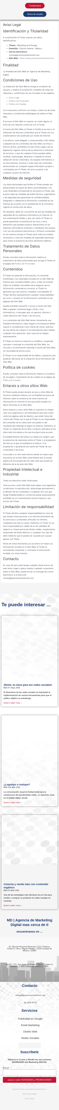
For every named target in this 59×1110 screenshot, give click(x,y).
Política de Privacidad (19, 101)
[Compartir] (30, 1104)
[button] (52, 10)
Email (6, 1068)
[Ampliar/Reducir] (5, 1104)
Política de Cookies (17, 104)
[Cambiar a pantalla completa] (17, 1104)
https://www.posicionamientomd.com (37, 58)
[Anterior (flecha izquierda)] (5, 1108)
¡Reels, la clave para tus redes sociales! (28, 684)
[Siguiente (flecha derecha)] (17, 1108)
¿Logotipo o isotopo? (17, 784)
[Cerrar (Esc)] (42, 1104)
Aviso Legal (14, 98)
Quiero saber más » (13, 703)
